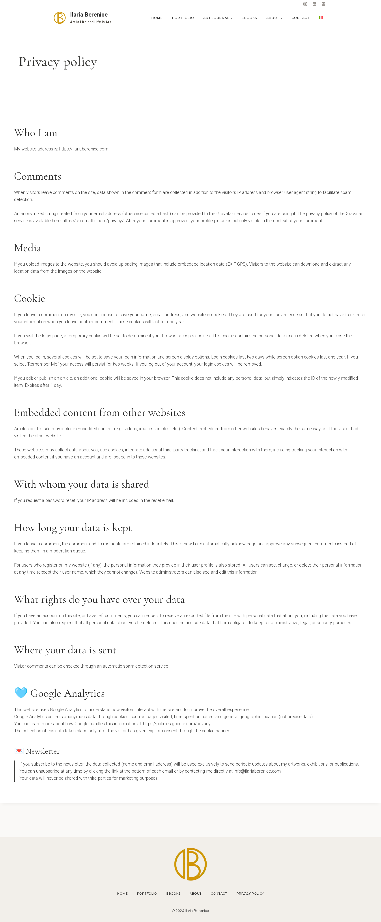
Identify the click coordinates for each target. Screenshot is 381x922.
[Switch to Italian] (320, 18)
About (196, 894)
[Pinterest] (323, 4)
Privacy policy (250, 894)
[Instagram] (305, 4)
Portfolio (183, 18)
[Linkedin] (314, 4)
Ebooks (249, 18)
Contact (301, 18)
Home (157, 18)
